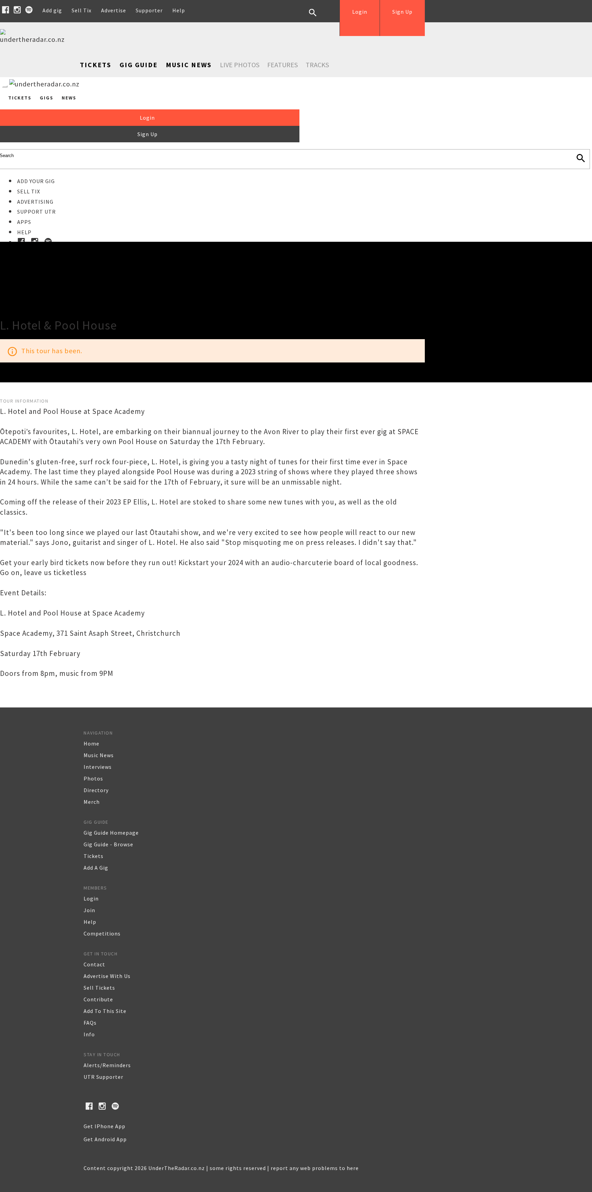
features (282, 64)
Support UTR (36, 211)
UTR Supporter (103, 1076)
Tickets (95, 64)
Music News (189, 64)
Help (178, 10)
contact (94, 964)
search (318, 18)
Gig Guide (139, 64)
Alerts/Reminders (107, 1065)
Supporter (149, 10)
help (90, 921)
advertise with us (107, 976)
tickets (93, 856)
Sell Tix (81, 10)
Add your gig (36, 181)
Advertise (113, 10)
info (89, 1034)
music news (99, 755)
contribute (98, 999)
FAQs (90, 1022)
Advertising (35, 201)
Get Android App (105, 1139)
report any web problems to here (315, 1168)
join (89, 910)
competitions (102, 933)
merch (92, 801)
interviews (98, 766)
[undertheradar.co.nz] (34, 39)
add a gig (96, 867)
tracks (317, 64)
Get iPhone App (104, 1126)
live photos (239, 64)
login (91, 898)
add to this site (105, 1011)
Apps (24, 221)
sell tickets (99, 987)
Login (359, 11)
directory (96, 790)
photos (93, 778)
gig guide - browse (108, 844)
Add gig (52, 10)
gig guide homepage (111, 832)
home (91, 743)
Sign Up (402, 11)
